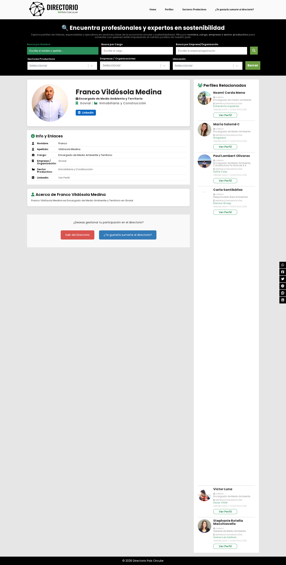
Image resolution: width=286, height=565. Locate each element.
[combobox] (62, 66)
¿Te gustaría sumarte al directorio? (234, 9)
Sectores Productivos (194, 9)
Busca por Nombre (38, 44)
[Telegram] (282, 286)
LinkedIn (87, 113)
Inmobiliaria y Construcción (122, 103)
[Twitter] (282, 279)
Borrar (252, 65)
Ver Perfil (64, 177)
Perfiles (169, 9)
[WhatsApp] (282, 265)
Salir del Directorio (77, 235)
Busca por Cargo (112, 44)
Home (153, 9)
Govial (85, 103)
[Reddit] (282, 293)
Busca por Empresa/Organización (197, 44)
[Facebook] (282, 272)
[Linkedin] (282, 300)
